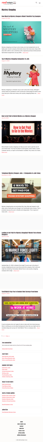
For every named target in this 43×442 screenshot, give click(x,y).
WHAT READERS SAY (21, 424)
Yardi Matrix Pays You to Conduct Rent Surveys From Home (20, 291)
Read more (25, 52)
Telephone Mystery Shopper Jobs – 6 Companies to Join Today (21, 173)
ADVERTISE (21, 428)
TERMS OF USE (21, 430)
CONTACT (21, 426)
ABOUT (21, 422)
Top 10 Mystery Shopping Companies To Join (15, 59)
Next (8, 336)
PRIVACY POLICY (21, 433)
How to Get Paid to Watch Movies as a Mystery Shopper (19, 116)
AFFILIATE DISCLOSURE (21, 435)
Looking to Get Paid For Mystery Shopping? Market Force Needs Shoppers (21, 234)
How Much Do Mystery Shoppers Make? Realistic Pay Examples (21, 16)
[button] (36, 3)
